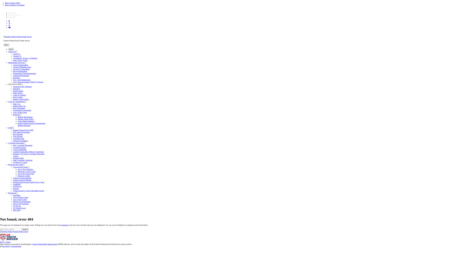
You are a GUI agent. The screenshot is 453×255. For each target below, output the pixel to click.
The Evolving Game (20, 197)
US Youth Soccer (14, 15)
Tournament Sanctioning (22, 110)
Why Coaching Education (22, 145)
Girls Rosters (18, 137)
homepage (65, 225)
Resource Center (24, 176)
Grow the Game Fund (26, 174)
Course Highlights (20, 150)
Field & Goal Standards (22, 202)
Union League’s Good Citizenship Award (28, 191)
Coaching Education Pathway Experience (28, 152)
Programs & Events (15, 165)
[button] (6, 45)
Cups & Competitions (16, 102)
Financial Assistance (20, 141)
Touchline (16, 195)
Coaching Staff (18, 139)
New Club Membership (22, 80)
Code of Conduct (19, 95)
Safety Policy (18, 93)
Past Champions (19, 108)
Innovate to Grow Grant (27, 172)
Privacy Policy (5, 242)
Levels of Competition (21, 69)
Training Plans (18, 158)
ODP (10, 128)
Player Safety (18, 97)
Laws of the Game (20, 112)
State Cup (16, 104)
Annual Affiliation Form (22, 67)
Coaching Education (15, 143)
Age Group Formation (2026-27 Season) (28, 82)
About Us (12, 52)
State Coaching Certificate (22, 160)
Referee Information (25, 117)
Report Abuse (18, 91)
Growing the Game (20, 167)
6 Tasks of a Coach (20, 162)
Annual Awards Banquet (22, 178)
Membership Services (16, 63)
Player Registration (20, 71)
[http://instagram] (9, 25)
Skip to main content (12, 3)
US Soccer (12, 13)
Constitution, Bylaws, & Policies (25, 58)
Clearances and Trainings (22, 87)
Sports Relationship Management (44, 244)
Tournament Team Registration (24, 73)
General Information (20, 65)
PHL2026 (12, 17)
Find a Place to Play (20, 60)
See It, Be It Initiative (26, 169)
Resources (12, 193)
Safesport (16, 89)
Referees (16, 115)
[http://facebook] (9, 21)
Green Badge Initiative (26, 121)
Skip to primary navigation (15, 5)
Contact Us (17, 56)
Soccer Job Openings (21, 204)
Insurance (16, 78)
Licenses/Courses (19, 148)
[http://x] (9, 23)
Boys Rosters (18, 134)
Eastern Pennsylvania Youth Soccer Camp (28, 182)
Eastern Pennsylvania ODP (23, 130)
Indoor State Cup (19, 106)
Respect (16, 189)
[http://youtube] (9, 27)
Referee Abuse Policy (21, 99)
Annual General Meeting (22, 180)
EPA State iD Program (21, 132)
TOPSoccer (17, 186)
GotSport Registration (21, 76)
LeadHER (17, 184)
